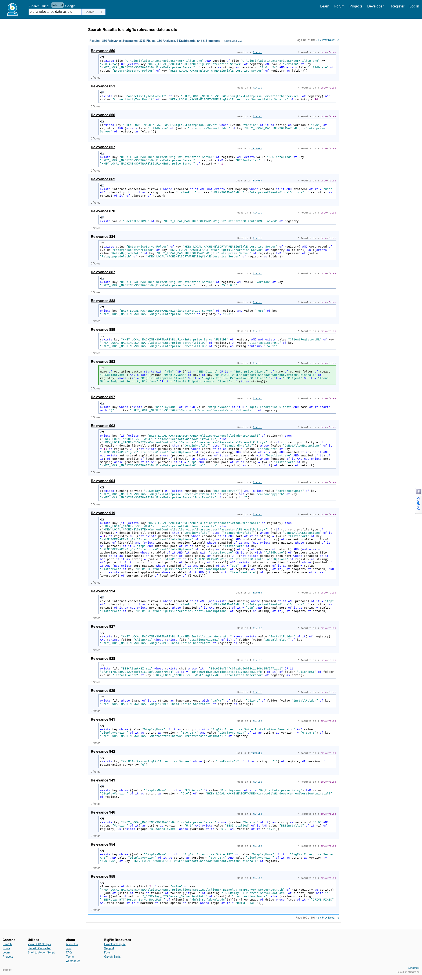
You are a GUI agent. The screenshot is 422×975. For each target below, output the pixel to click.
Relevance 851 (103, 86)
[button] (89, 12)
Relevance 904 (103, 480)
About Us (72, 944)
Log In (414, 6)
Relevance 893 (103, 361)
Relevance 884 (103, 236)
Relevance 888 (103, 300)
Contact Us (73, 961)
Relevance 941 (103, 719)
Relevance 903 (103, 425)
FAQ (69, 952)
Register (397, 6)
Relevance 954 (103, 844)
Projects (355, 6)
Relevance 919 (103, 512)
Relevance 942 (103, 751)
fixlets (256, 148)
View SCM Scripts (39, 944)
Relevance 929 (103, 690)
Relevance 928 (103, 658)
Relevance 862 (103, 178)
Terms (70, 956)
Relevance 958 (103, 876)
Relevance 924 (103, 590)
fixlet (257, 52)
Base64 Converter (39, 948)
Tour (68, 948)
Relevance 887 (103, 271)
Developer (375, 6)
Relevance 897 (103, 396)
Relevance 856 (103, 114)
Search (7, 944)
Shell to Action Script (41, 952)
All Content (413, 967)
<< (317, 40)
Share (6, 948)
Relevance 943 (103, 780)
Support (109, 948)
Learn (324, 6)
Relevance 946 (103, 812)
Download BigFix (115, 944)
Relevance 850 (103, 50)
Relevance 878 (103, 210)
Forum (339, 6)
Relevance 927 (103, 626)
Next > (332, 40)
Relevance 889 (103, 329)
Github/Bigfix (112, 956)
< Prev (323, 40)
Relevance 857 (103, 146)
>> (338, 40)
